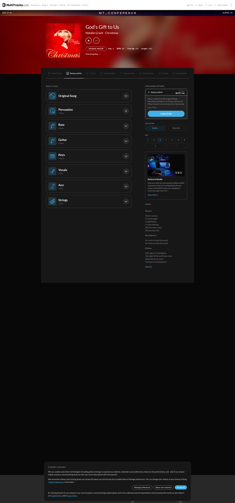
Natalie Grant (94, 33)
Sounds (53, 5)
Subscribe (166, 114)
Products (35, 5)
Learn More (152, 107)
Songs (44, 5)
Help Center (222, 5)
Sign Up (190, 5)
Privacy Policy (71, 496)
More (84, 5)
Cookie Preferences (56, 482)
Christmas (111, 33)
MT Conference (73, 5)
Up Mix (154, 128)
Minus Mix (176, 128)
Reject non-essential (164, 487)
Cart (210, 5)
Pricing (62, 5)
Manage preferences (142, 487)
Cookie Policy (56, 496)
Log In (200, 5)
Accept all (181, 487)
